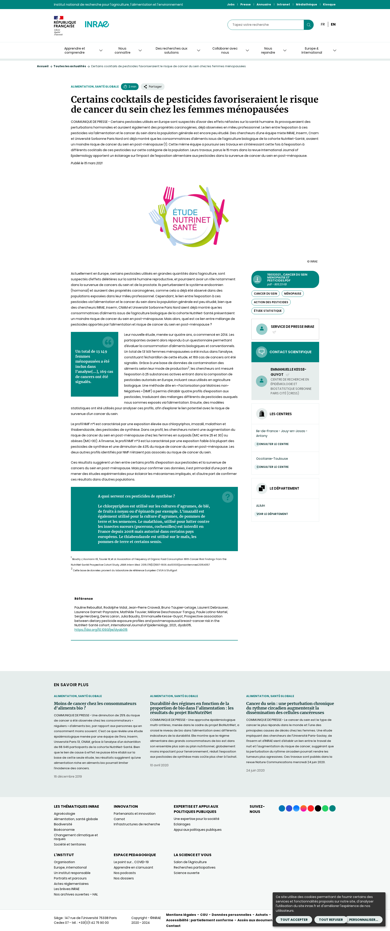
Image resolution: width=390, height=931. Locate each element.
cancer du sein (265, 293)
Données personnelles (231, 914)
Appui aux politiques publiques (198, 829)
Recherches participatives (195, 867)
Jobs (230, 4)
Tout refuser (331, 919)
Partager (155, 86)
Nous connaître (122, 50)
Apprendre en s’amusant (133, 867)
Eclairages (182, 824)
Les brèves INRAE (66, 889)
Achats (261, 914)
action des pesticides (271, 302)
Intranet (283, 4)
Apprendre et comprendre (74, 50)
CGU (204, 914)
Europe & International (312, 50)
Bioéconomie (64, 829)
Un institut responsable (72, 873)
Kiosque (329, 4)
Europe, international (70, 867)
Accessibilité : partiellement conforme (199, 920)
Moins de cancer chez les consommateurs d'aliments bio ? (95, 705)
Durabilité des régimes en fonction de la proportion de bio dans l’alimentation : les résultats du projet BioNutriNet (192, 708)
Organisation (64, 862)
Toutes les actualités (69, 66)
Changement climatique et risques (76, 837)
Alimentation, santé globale (95, 86)
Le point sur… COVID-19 (131, 862)
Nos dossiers (124, 878)
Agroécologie (64, 813)
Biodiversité (63, 824)
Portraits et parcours (70, 878)
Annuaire (264, 4)
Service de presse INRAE (292, 329)
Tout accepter (294, 919)
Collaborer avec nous (225, 50)
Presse (245, 4)
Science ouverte (187, 873)
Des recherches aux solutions (171, 50)
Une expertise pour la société (196, 819)
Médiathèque (306, 4)
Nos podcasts (125, 873)
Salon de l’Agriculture (190, 862)
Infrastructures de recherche (137, 824)
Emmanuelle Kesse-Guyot (288, 372)
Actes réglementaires (71, 883)
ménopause (292, 293)
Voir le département (272, 514)
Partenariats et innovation (135, 813)
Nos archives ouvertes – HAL (76, 894)
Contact (173, 926)
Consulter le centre (273, 444)
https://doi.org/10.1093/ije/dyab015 (101, 629)
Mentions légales (181, 914)
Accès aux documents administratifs (269, 920)
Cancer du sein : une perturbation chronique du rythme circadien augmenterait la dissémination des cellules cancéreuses (290, 708)
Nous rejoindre (268, 50)
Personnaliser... (363, 919)
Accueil (43, 66)
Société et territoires (70, 844)
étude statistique (268, 311)
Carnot (119, 819)
